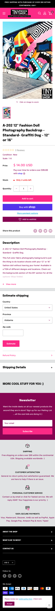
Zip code (7, 327)
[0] (50, 13)
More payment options (27, 213)
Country (6, 302)
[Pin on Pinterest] (40, 231)
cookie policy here (25, 599)
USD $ (6, 563)
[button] (27, 219)
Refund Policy (9, 355)
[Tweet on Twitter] (45, 231)
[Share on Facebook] (35, 231)
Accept (9, 604)
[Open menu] (4, 13)
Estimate (11, 343)
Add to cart (27, 198)
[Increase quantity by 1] (30, 188)
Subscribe (27, 431)
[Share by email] (50, 231)
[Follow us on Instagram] (9, 576)
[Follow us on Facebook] (4, 576)
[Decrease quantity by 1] (16, 188)
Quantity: (7, 188)
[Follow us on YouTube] (20, 576)
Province (7, 314)
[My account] (44, 13)
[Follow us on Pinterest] (15, 576)
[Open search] (39, 13)
